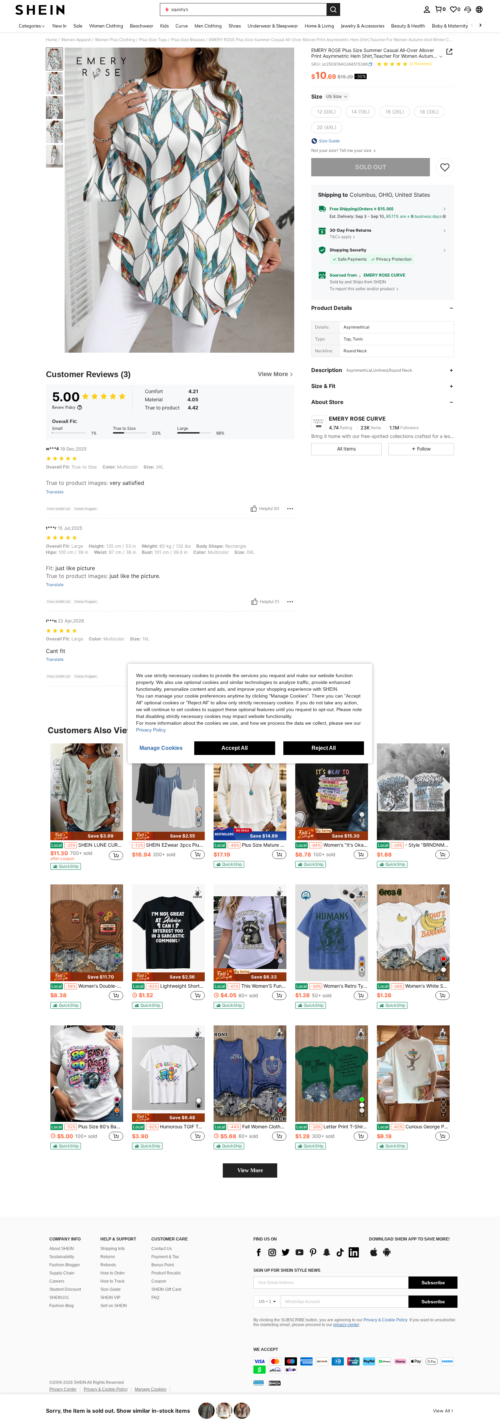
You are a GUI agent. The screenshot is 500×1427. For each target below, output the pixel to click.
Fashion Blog (61, 1305)
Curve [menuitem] (182, 26)
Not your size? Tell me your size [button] (341, 150)
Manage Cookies (150, 1389)
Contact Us (161, 1248)
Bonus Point (162, 1265)
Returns (107, 1256)
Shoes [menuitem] (235, 26)
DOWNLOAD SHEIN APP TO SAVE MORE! (409, 1239)
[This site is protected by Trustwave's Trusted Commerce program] (258, 1382)
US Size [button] (333, 96)
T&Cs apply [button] (341, 236)
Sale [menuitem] (77, 26)
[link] (440, 9)
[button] (468, 9)
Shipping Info (112, 1248)
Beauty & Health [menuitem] (408, 26)
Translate (55, 492)
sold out (370, 167)
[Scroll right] (480, 25)
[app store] (374, 1255)
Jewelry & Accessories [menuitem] (362, 26)
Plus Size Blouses (188, 39)
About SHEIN (61, 1248)
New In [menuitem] (59, 26)
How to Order (112, 1273)
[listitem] (87, 808)
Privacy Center (63, 1389)
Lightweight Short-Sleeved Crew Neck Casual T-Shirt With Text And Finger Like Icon (169, 986)
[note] (86, 836)
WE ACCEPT (265, 1349)
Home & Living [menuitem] (319, 26)
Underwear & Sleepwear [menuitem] (273, 26)
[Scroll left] (472, 25)
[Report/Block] (290, 509)
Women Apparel (76, 39)
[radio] (326, 112)
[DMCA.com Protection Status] (275, 1382)
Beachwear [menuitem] (141, 26)
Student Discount (65, 1289)
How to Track (112, 1281)
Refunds (108, 1265)
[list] (307, 1252)
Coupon (158, 1281)
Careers (56, 1281)
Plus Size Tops (153, 39)
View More (250, 1170)
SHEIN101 (59, 1297)
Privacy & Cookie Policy (385, 1320)
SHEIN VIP (110, 1297)
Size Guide (110, 1289)
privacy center (346, 1324)
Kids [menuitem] (164, 26)
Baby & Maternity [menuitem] (450, 26)
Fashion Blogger (64, 1265)
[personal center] (427, 9)
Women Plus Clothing (115, 39)
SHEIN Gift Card (166, 1289)
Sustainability (61, 1256)
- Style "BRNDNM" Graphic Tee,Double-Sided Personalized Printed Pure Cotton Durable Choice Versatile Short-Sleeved (414, 845)
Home (51, 39)
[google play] (386, 1255)
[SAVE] (445, 167)
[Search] (333, 9)
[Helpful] (254, 509)
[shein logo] (40, 9)
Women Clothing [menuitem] (106, 26)
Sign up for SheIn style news (286, 1270)
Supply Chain (61, 1273)
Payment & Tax (165, 1256)
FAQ (155, 1297)
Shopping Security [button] (348, 250)
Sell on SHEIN (113, 1305)
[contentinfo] (355, 1365)
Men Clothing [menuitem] (208, 26)
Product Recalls (166, 1273)
